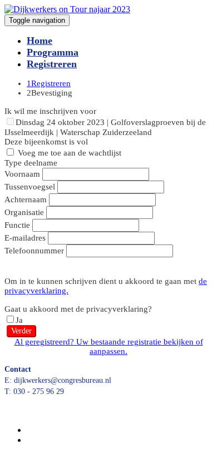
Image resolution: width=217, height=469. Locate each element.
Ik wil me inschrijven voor (50, 111)
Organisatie (24, 212)
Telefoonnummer (34, 250)
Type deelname (30, 162)
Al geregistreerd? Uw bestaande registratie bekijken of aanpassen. (108, 346)
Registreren (52, 63)
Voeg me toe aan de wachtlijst (68, 152)
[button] (21, 331)
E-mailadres (25, 237)
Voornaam (22, 173)
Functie (17, 225)
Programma (52, 52)
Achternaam (25, 199)
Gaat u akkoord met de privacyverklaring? (78, 309)
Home (39, 40)
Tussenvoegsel (29, 186)
